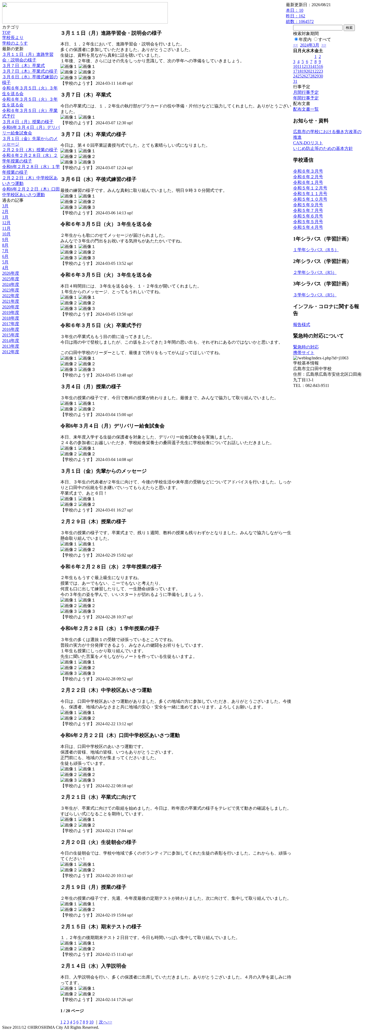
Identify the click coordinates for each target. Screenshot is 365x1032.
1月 (5, 217)
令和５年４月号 (308, 227)
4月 (5, 267)
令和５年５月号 (308, 221)
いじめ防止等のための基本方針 (323, 148)
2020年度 (10, 307)
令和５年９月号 (308, 205)
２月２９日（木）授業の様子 (30, 150)
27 (308, 76)
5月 (5, 262)
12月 (6, 222)
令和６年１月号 (308, 182)
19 (304, 71)
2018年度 (10, 318)
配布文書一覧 (306, 109)
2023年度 (10, 290)
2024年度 (10, 284)
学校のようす (15, 43)
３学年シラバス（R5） (315, 295)
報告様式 (301, 324)
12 (304, 66)
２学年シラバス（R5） (315, 272)
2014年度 (10, 340)
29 (316, 76)
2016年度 (10, 329)
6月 (5, 256)
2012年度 (10, 352)
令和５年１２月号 (310, 188)
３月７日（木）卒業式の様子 (30, 71)
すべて (324, 39)
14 (312, 66)
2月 (5, 211)
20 (308, 71)
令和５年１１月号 (310, 193)
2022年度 (10, 295)
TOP (6, 32)
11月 (6, 228)
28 (312, 76)
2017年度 (10, 323)
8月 (5, 245)
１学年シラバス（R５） (316, 249)
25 (299, 76)
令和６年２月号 (308, 176)
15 (316, 66)
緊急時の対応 (306, 347)
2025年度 (10, 279)
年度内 (305, 39)
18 (299, 71)
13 (308, 66)
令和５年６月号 (308, 216)
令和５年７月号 (308, 210)
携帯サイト (303, 352)
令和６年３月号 (308, 171)
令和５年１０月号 (310, 199)
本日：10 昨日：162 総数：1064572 (300, 16)
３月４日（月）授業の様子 (27, 121)
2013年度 (10, 346)
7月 (5, 251)
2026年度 (10, 273)
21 (312, 71)
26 (304, 76)
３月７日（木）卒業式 (23, 65)
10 (91, 1022)
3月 (5, 206)
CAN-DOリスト (308, 143)
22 (316, 71)
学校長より (13, 37)
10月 (6, 234)
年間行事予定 (306, 98)
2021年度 (10, 301)
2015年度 (10, 335)
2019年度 (10, 312)
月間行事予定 (306, 92)
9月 (5, 239)
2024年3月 (309, 45)
